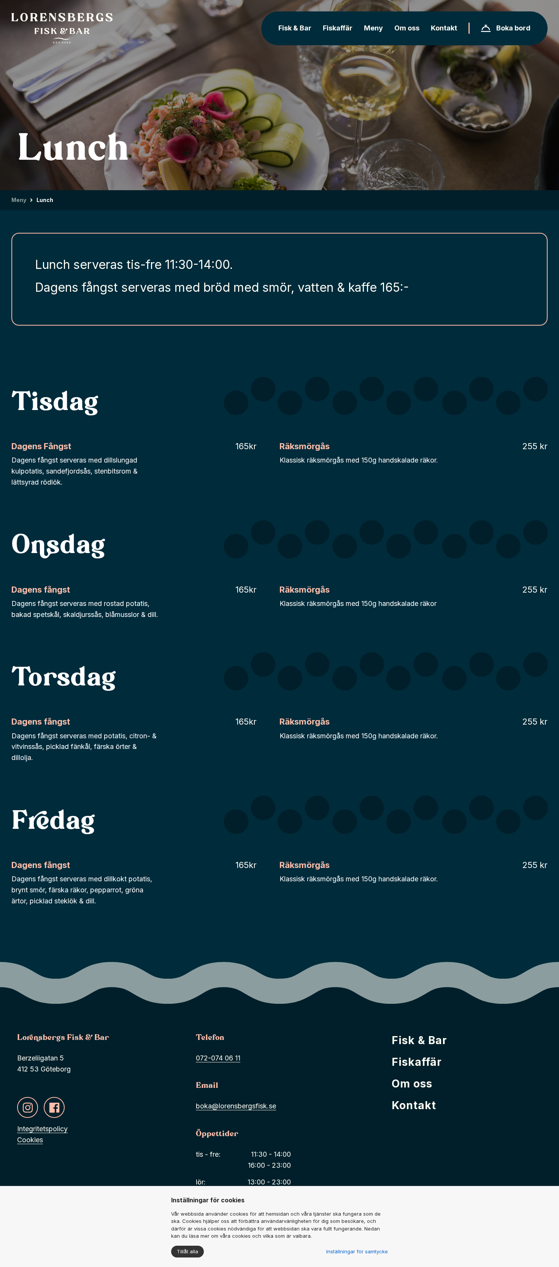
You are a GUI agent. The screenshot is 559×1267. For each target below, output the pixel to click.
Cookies (30, 1140)
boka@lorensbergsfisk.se (236, 1106)
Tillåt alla (187, 1251)
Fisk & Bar (419, 1040)
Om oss (412, 1083)
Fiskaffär (417, 1062)
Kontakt (414, 1105)
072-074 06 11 (218, 1058)
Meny (18, 200)
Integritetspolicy (42, 1129)
